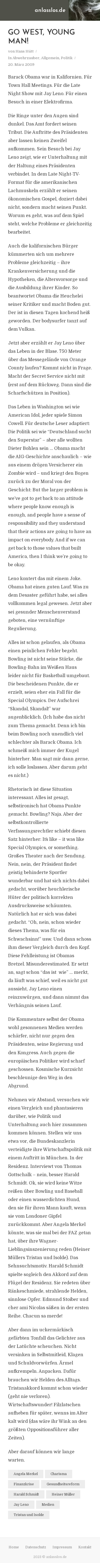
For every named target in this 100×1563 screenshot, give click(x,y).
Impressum (62, 1547)
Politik (66, 58)
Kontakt (84, 1547)
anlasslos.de (50, 10)
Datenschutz (35, 1547)
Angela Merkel (26, 1474)
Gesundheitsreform (63, 1484)
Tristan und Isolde (29, 1515)
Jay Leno (21, 1505)
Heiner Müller (63, 1494)
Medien (48, 1505)
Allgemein (50, 58)
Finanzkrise (24, 1484)
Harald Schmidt (26, 1494)
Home (14, 1547)
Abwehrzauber (25, 58)
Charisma (59, 1474)
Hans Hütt (25, 51)
